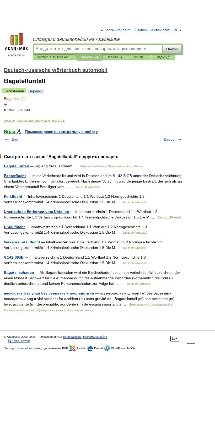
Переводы (114, 57)
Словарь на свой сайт (152, 30)
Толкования (89, 57)
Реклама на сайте (95, 336)
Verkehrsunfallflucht (22, 242)
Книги (138, 57)
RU (176, 30)
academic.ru (16, 55)
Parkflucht (13, 196)
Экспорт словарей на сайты (22, 348)
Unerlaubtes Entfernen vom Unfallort (36, 212)
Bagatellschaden (19, 272)
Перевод (35, 91)
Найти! (172, 49)
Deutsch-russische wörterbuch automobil (54, 57)
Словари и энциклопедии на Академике (76, 39)
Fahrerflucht (15, 176)
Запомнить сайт (117, 30)
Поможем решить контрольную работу (61, 132)
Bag (15, 139)
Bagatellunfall (16, 166)
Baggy (169, 139)
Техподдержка (72, 336)
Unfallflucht (14, 227)
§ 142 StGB (14, 257)
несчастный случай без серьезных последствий (49, 293)
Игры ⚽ (163, 57)
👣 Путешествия (19, 341)
